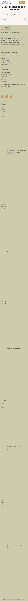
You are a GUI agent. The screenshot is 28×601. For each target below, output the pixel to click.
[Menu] (26, 2)
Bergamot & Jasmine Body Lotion (15, 546)
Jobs (21, 36)
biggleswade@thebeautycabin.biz (9, 52)
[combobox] (12, 19)
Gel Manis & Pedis (18, 38)
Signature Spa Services (6, 42)
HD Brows (3, 40)
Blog (25, 36)
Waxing (2, 38)
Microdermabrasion (6, 44)
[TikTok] (11, 96)
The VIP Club (15, 36)
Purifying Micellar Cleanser (14, 348)
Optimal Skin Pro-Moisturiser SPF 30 (16, 250)
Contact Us (8, 36)
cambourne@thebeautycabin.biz (9, 55)
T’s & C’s (23, 44)
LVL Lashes (9, 40)
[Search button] (25, 19)
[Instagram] (6, 96)
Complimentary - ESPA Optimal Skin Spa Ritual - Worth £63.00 (16, 151)
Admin (2, 91)
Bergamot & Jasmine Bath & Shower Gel (14, 447)
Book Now (22, 2)
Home (2, 36)
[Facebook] (2, 96)
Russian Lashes (16, 40)
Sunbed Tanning (16, 44)
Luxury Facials (16, 42)
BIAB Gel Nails (9, 38)
